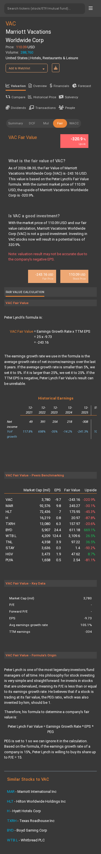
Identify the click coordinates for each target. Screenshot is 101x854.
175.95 (74, 512)
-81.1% (90, 560)
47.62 (75, 554)
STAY (10, 548)
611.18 (74, 530)
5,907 (46, 530)
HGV (9, 554)
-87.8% (90, 518)
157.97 (74, 524)
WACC (74, 123)
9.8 (58, 506)
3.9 (58, 542)
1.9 (58, 554)
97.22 (75, 542)
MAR (9, 506)
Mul (46, 123)
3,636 (46, 548)
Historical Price (44, 97)
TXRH (10, 524)
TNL (9, 542)
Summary (15, 123)
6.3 (58, 524)
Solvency (71, 97)
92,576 (45, 506)
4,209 (46, 536)
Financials (61, 86)
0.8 (58, 518)
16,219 (45, 518)
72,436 (45, 512)
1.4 (77, 548)
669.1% (89, 530)
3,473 (46, 554)
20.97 (75, 518)
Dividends (18, 108)
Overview (40, 86)
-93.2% (90, 548)
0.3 (58, 548)
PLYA (9, 560)
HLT (9, 512)
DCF (32, 123)
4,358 (46, 542)
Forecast (84, 86)
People (70, 108)
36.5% (90, 542)
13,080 (45, 524)
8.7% (91, 554)
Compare (18, 97)
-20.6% (90, 524)
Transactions (45, 108)
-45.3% (90, 512)
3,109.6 (74, 536)
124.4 (56, 536)
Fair (60, 123)
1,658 (46, 560)
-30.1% (90, 506)
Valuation (18, 86)
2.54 (76, 560)
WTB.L (11, 536)
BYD (9, 530)
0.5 (58, 560)
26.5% (90, 536)
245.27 (74, 506)
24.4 (57, 530)
